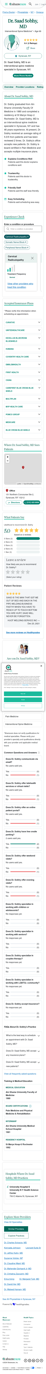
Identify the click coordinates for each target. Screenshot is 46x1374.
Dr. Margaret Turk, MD (29, 1278)
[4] (22, 571)
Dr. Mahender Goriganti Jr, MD (17, 1268)
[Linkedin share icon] (34, 1361)
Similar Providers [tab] (16, 1228)
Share (32, 48)
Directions (15, 502)
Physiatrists (23, 12)
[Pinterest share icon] (41, 1361)
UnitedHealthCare (15, 330)
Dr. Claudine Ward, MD (14, 1263)
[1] (7, 571)
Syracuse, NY (24, 55)
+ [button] (7, 457)
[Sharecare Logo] (18, 4)
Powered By (7, 1304)
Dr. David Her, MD (12, 1284)
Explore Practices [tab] (16, 1235)
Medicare (10, 422)
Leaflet (19, 484)
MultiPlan (11, 398)
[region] (23, 687)
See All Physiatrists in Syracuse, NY (19, 1299)
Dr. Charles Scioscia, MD (15, 1242)
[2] (12, 571)
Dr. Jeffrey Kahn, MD (13, 1252)
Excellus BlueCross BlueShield (16, 339)
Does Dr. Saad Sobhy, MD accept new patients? (21, 1064)
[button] (38, 752)
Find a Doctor (9, 12)
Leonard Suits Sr (33, 1247)
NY (32, 12)
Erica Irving (9, 1278)
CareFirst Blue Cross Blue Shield (19, 389)
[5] (27, 571)
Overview (8, 86)
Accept (23, 699)
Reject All (23, 693)
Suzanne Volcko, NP (13, 1258)
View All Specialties (13, 1221)
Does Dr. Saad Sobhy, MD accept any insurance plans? (21, 1052)
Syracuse (40, 12)
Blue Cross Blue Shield (18, 430)
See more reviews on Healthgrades (23, 632)
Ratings (40, 86)
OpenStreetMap (28, 484)
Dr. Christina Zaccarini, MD (16, 1273)
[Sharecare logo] (23, 1359)
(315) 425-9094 (33, 502)
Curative (10, 322)
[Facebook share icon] (26, 1361)
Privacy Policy (25, 684)
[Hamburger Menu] (7, 4)
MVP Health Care (14, 406)
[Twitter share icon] (37, 1361)
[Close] (41, 666)
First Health (12, 372)
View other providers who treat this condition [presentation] (20, 285)
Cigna (9, 380)
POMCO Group (13, 414)
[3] (17, 571)
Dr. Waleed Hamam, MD (15, 1289)
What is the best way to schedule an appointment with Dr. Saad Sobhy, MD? (21, 1039)
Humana (10, 349)
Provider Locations (25, 86)
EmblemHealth (13, 364)
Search (30, 4)
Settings (23, 705)
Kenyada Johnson (12, 1247)
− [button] (7, 460)
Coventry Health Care (17, 356)
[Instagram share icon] (30, 1361)
